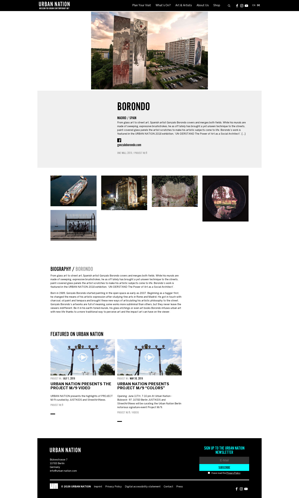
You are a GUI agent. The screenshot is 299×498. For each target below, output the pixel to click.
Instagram (242, 6)
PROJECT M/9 (140, 153)
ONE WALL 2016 (124, 153)
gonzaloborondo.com (129, 145)
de (258, 6)
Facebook (237, 6)
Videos (135, 412)
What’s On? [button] (163, 5)
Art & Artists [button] (183, 5)
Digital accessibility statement (143, 487)
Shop (216, 5)
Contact (168, 487)
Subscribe (224, 467)
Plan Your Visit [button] (141, 5)
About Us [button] (203, 5)
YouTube (246, 6)
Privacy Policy (233, 473)
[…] (243, 134)
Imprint (98, 487)
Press (179, 487)
